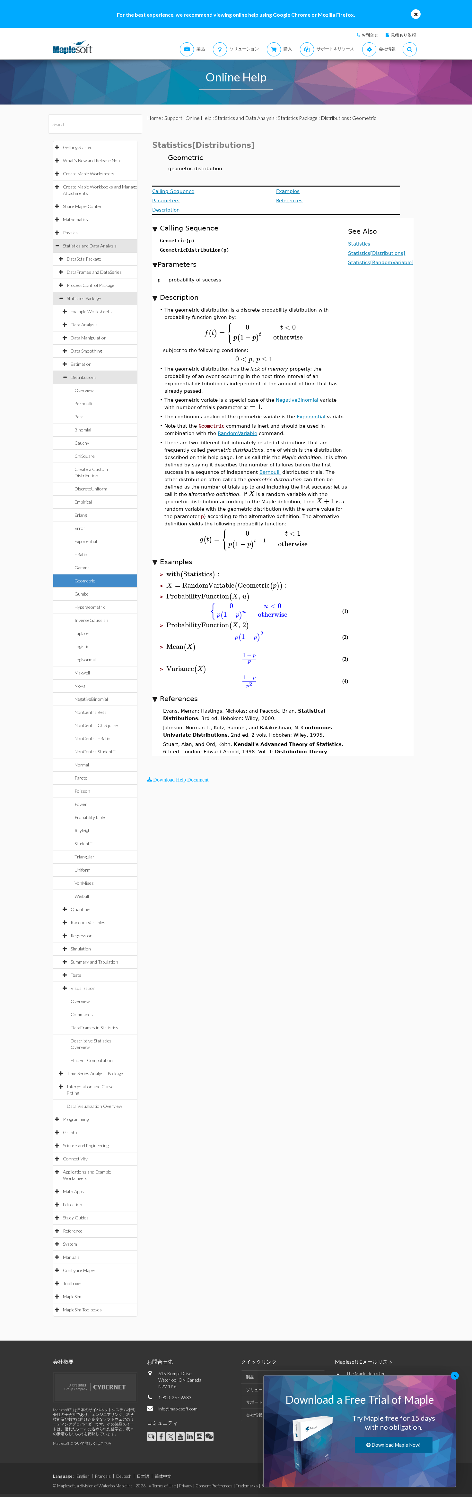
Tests (76, 975)
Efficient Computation (92, 1060)
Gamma (82, 567)
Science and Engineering (86, 1145)
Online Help (199, 118)
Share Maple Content (83, 206)
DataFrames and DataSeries (94, 272)
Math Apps (73, 1191)
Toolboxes (73, 1283)
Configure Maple (79, 1270)
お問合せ (370, 35)
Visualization (83, 988)
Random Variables (88, 922)
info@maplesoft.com (177, 1408)
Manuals (71, 1257)
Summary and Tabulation (94, 962)
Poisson (82, 791)
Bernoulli (83, 403)
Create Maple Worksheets (88, 173)
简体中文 (163, 1476)
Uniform (82, 870)
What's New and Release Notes (93, 160)
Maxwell (82, 672)
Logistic (81, 646)
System (70, 1244)
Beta (78, 416)
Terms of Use (164, 1485)
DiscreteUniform (90, 488)
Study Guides (76, 1217)
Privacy (185, 1485)
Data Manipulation (89, 337)
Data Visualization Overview (94, 1106)
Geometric (84, 580)
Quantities (81, 909)
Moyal (80, 686)
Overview (83, 390)
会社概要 (63, 1362)
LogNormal (85, 659)
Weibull (81, 896)
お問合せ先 (160, 1362)
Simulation (81, 948)
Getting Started (77, 147)
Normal (81, 764)
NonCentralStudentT (95, 751)
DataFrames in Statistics (94, 1027)
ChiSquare (84, 456)
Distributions (84, 377)
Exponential (85, 541)
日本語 (143, 1476)
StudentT (83, 843)
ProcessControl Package (90, 285)
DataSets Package (84, 259)
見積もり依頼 (403, 35)
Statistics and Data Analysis (90, 245)
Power (80, 804)
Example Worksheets (91, 311)
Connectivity (75, 1158)
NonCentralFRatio (92, 738)
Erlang (80, 515)
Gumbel (82, 594)
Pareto (81, 778)
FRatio (80, 554)
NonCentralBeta (90, 712)
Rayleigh (82, 830)
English (83, 1476)
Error (79, 528)
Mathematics (75, 219)
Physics (70, 232)
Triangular (84, 856)
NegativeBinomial (91, 699)
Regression (81, 935)
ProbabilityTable (89, 817)
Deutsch (123, 1476)
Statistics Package (84, 298)
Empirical (83, 502)
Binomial (82, 429)
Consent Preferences (214, 1485)
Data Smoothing (86, 351)
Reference (73, 1231)
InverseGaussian (91, 620)
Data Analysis (84, 324)
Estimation (81, 364)
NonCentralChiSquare (96, 725)
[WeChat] (209, 1436)
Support (173, 118)
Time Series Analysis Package (95, 1073)
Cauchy (81, 443)
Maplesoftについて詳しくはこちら (82, 1443)
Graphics (72, 1132)
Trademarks (247, 1485)
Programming (76, 1119)
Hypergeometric (89, 607)
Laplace (81, 633)
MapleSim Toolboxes (82, 1309)
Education (72, 1204)
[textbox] (254, 333)
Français (103, 1476)
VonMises (84, 883)
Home (154, 118)
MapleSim (72, 1296)
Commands (82, 1014)
